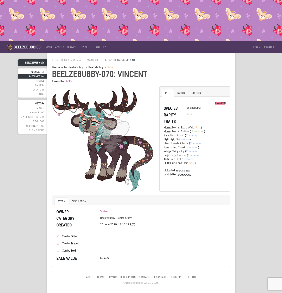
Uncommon (197, 131)
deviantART (159, 277)
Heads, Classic (179, 143)
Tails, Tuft (175, 159)
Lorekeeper (176, 277)
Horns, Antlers (180, 131)
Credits (191, 277)
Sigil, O (174, 139)
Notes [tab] (181, 92)
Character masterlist (87, 60)
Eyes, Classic (178, 147)
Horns (167, 127)
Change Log (37, 112)
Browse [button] (72, 47)
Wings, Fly (178, 151)
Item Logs (38, 121)
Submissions (36, 130)
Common (191, 135)
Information (36, 76)
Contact (144, 277)
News (48, 47)
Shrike (68, 81)
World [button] (86, 47)
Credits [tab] (196, 92)
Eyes (166, 147)
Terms (100, 277)
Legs (166, 155)
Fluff (166, 163)
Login (256, 47)
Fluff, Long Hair (179, 163)
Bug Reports (128, 277)
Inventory (38, 89)
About (90, 277)
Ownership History (32, 116)
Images (40, 107)
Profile (40, 80)
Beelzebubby (95, 67)
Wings (167, 151)
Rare (110, 67)
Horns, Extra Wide (183, 127)
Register (268, 47)
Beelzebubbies (26, 47)
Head (167, 143)
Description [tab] (79, 201)
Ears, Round (177, 135)
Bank (41, 94)
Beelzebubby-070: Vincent (99, 74)
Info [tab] (167, 92)
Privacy (112, 277)
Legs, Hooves (178, 155)
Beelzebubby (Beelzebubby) (68, 67)
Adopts (59, 47)
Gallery (101, 47)
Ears (166, 135)
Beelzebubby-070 (34, 62)
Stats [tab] (61, 201)
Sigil (166, 139)
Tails (166, 159)
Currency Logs (35, 125)
